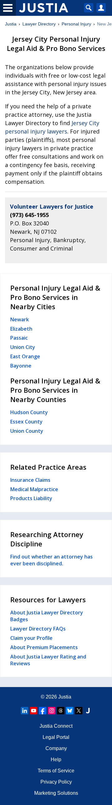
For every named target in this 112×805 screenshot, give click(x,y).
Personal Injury (76, 23)
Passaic (19, 337)
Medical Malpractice (34, 489)
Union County (26, 430)
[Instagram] (51, 710)
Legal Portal (56, 737)
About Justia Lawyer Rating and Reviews (48, 660)
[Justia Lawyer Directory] (87, 710)
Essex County (26, 421)
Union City (22, 347)
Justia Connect (56, 726)
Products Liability (31, 498)
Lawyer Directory (39, 23)
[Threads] (60, 710)
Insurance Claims (30, 480)
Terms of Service (56, 770)
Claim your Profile (31, 638)
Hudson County (29, 412)
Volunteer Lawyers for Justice (51, 206)
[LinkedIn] (24, 710)
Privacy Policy (56, 782)
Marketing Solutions (56, 793)
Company (56, 748)
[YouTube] (33, 710)
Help (56, 759)
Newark (19, 319)
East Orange (25, 356)
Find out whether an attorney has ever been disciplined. (51, 560)
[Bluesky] (69, 710)
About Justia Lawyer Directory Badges (46, 616)
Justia (10, 23)
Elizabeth (21, 328)
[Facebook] (42, 710)
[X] (78, 710)
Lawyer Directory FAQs (38, 628)
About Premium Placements (44, 647)
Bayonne (20, 365)
